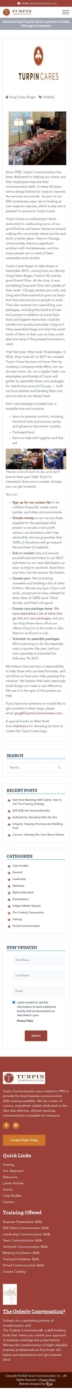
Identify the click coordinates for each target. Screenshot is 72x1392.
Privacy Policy (25, 1021)
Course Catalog (14, 1271)
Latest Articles (13, 1183)
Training (17, 919)
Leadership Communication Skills (26, 1234)
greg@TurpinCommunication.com (38, 713)
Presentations (20, 899)
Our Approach (13, 1171)
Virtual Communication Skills (23, 1265)
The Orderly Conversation (28, 912)
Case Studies (20, 865)
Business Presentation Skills (22, 1222)
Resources (10, 1177)
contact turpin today (24, 1140)
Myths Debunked (23, 892)
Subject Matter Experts (26, 906)
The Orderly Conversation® (23, 1330)
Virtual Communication (26, 926)
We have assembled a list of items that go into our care (37, 613)
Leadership (19, 879)
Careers (8, 1202)
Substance (20, 726)
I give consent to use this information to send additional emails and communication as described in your (36, 1011)
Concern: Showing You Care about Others (38, 834)
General (49, 97)
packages (43, 618)
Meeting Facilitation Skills (21, 1253)
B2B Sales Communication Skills (26, 1228)
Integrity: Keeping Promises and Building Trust (37, 826)
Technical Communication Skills (25, 1247)
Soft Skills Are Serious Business (31, 810)
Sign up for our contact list (31, 502)
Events (7, 1189)
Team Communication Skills (22, 1240)
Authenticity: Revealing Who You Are (34, 817)
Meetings (18, 886)
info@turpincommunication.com (39, 3)
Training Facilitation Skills (21, 1259)
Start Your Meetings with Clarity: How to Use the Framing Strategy (37, 802)
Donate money (23, 518)
